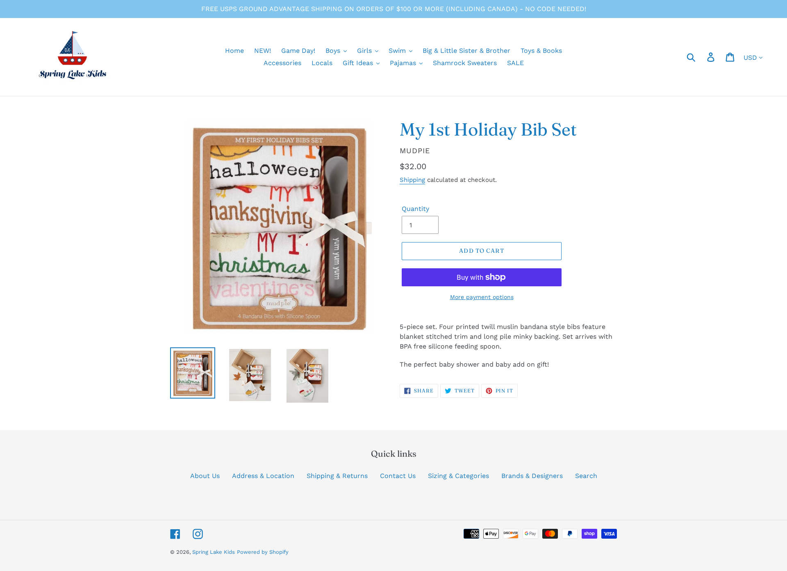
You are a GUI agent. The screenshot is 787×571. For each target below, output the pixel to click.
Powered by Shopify (263, 552)
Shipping (412, 180)
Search (586, 476)
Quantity (415, 209)
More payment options (482, 297)
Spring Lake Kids (213, 552)
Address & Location (263, 476)
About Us (205, 476)
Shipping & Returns (337, 476)
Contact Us (398, 476)
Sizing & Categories (458, 476)
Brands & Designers (532, 476)
